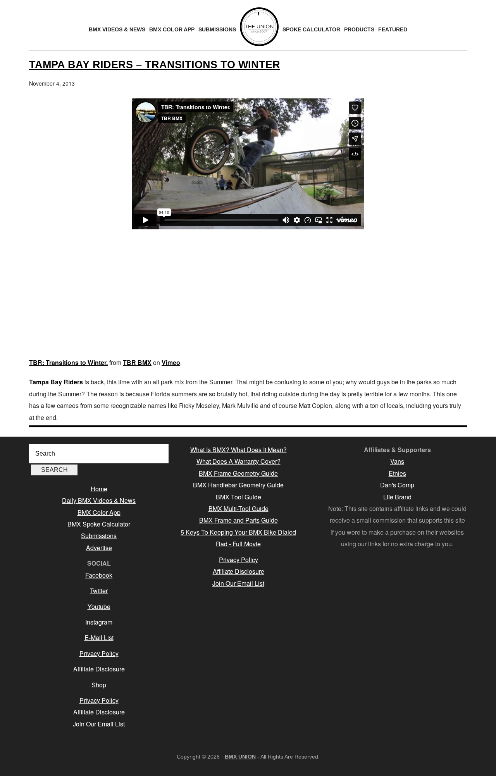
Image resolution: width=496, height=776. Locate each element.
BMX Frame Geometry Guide (238, 473)
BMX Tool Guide (238, 496)
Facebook (98, 575)
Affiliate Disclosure (99, 668)
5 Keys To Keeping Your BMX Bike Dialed (238, 532)
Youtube (99, 606)
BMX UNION (240, 757)
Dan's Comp (397, 484)
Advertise (99, 547)
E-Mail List (99, 637)
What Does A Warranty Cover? (238, 461)
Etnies (397, 473)
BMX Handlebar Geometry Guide (238, 484)
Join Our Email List (99, 723)
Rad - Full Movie (238, 543)
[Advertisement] (248, 295)
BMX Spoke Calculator (98, 524)
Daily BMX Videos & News (99, 500)
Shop (98, 684)
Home (99, 488)
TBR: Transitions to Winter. (68, 362)
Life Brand (397, 496)
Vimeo (171, 362)
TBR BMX (137, 362)
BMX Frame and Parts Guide (238, 520)
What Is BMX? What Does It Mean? (238, 449)
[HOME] (259, 26)
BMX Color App (99, 512)
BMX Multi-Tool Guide (238, 508)
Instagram (98, 622)
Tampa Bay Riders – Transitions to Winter (154, 65)
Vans (397, 461)
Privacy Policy (99, 653)
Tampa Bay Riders (56, 381)
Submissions (99, 535)
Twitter (99, 590)
